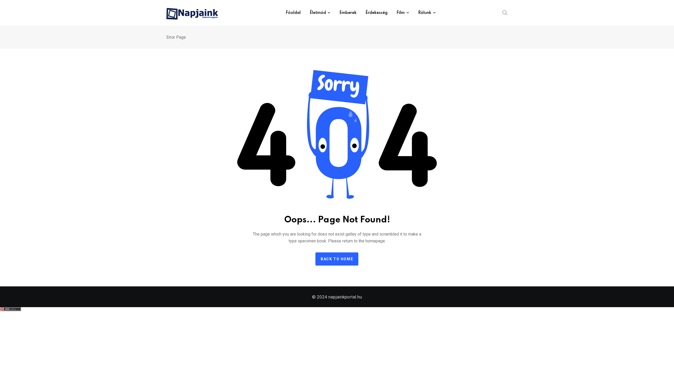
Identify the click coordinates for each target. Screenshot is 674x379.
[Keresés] (505, 12)
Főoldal (293, 13)
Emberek (347, 13)
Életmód (318, 13)
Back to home (337, 259)
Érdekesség (376, 13)
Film (401, 13)
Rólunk (424, 13)
